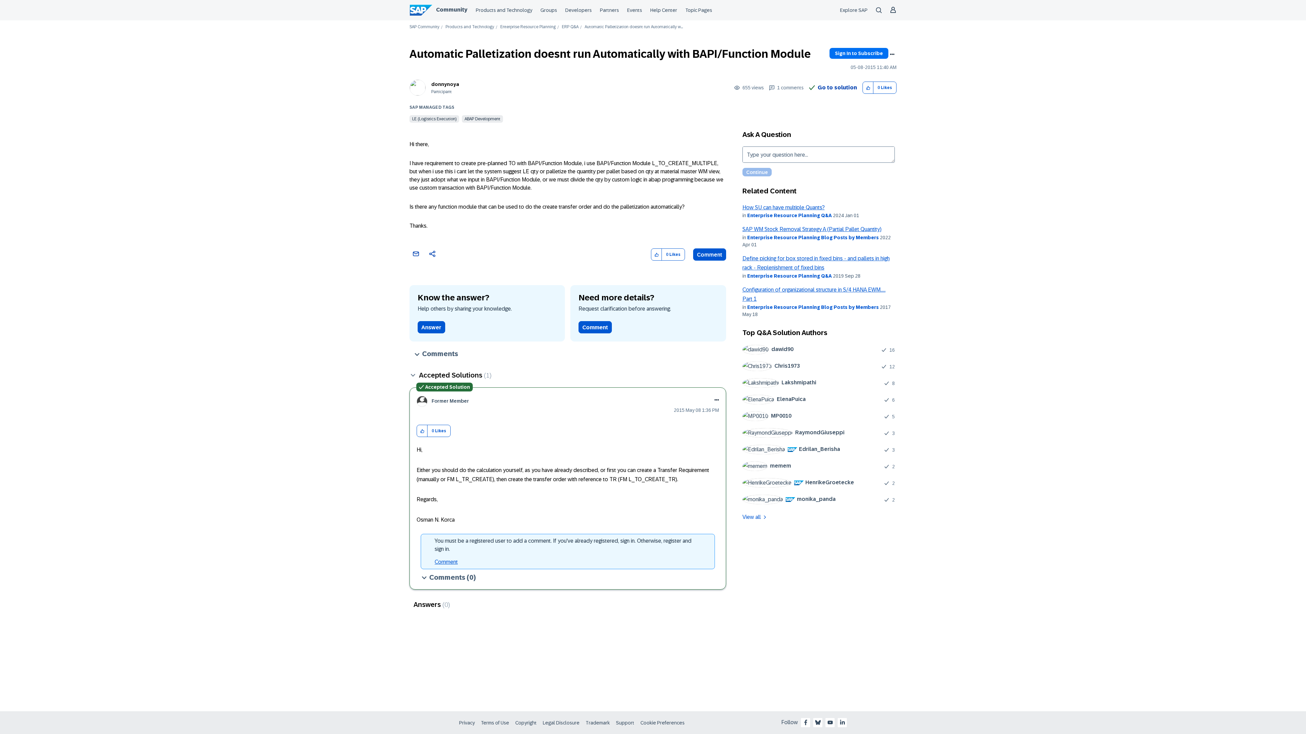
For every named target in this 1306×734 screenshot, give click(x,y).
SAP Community (424, 27)
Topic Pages (698, 10)
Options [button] (892, 54)
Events (634, 10)
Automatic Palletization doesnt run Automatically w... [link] (634, 27)
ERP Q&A (570, 27)
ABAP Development (482, 119)
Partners (609, 10)
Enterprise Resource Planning (528, 27)
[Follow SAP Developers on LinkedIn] (842, 722)
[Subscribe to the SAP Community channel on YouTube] (830, 722)
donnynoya (445, 84)
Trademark (598, 723)
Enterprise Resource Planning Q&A (789, 215)
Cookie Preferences (662, 723)
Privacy (467, 723)
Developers (578, 10)
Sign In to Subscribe (859, 53)
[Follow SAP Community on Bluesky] (818, 722)
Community (451, 10)
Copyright (526, 723)
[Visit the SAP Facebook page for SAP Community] (805, 722)
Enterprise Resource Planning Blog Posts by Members (813, 237)
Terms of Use (495, 723)
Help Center (663, 10)
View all (751, 517)
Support (625, 723)
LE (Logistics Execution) (434, 119)
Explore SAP (854, 10)
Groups (548, 10)
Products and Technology (504, 10)
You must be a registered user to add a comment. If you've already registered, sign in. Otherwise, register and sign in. (563, 545)
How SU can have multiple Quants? (783, 207)
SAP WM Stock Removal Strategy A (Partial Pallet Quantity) (812, 229)
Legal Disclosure (561, 723)
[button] (868, 88)
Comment (709, 255)
